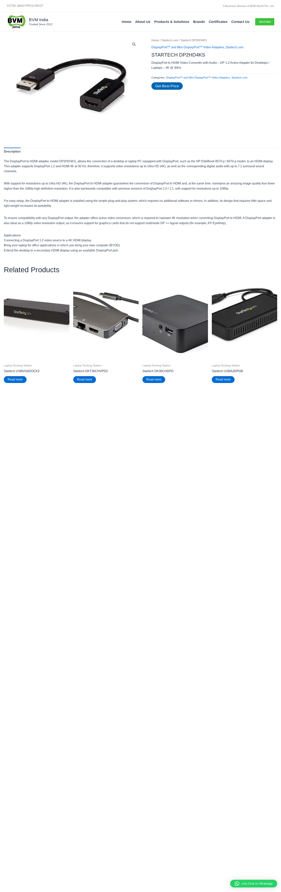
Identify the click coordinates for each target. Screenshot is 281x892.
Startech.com (169, 40)
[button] (264, 21)
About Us (142, 22)
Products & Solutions (171, 22)
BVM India (38, 19)
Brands (199, 22)
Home (126, 22)
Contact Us (240, 22)
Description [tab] (12, 151)
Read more (15, 379)
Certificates (218, 22)
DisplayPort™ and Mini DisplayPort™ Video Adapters (187, 47)
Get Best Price (167, 86)
